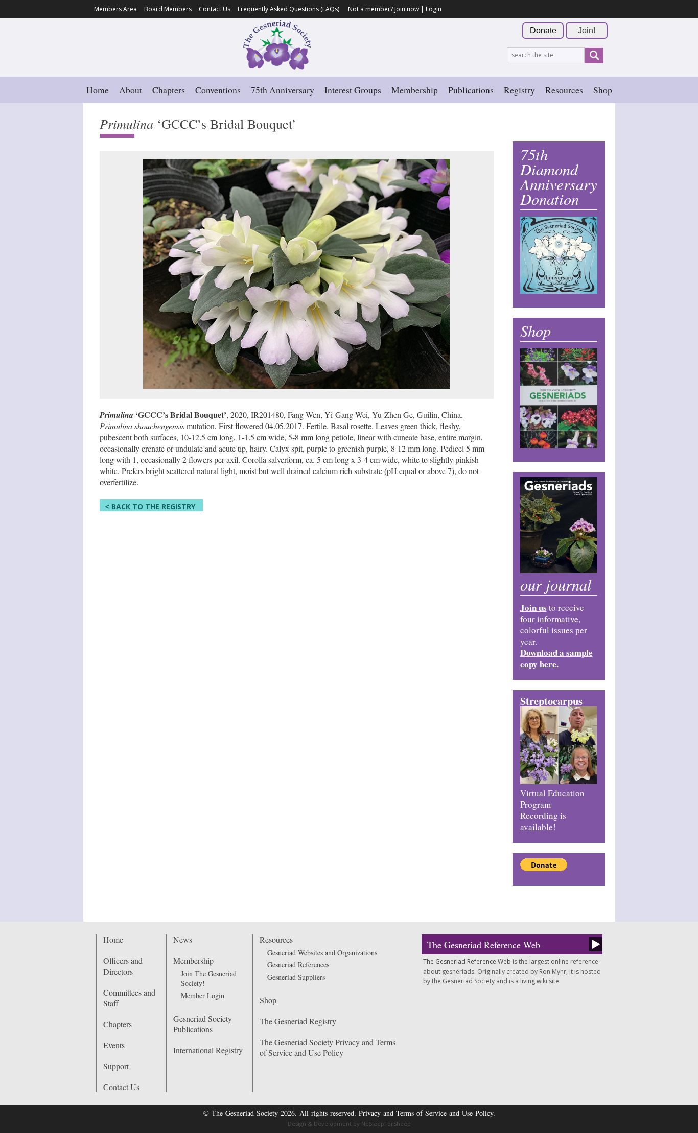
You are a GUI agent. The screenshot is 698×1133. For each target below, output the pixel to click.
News (182, 939)
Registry (519, 90)
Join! (586, 30)
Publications (471, 90)
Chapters (168, 90)
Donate (543, 30)
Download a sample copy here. (556, 658)
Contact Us (214, 9)
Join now (406, 9)
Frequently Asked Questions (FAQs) (288, 9)
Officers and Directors (123, 966)
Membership (414, 90)
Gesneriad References (298, 965)
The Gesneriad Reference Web (483, 944)
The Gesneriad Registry (298, 1021)
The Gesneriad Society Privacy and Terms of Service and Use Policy (327, 1047)
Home (97, 90)
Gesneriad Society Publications (202, 1023)
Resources (564, 90)
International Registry (208, 1050)
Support (116, 1065)
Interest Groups (352, 90)
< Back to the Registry (150, 506)
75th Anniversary (282, 90)
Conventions (218, 90)
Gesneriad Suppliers (296, 977)
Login (433, 9)
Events (114, 1045)
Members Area (115, 9)
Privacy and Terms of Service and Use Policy (426, 1113)
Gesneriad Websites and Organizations (322, 952)
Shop (602, 90)
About (130, 90)
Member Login (202, 995)
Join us (533, 607)
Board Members (168, 9)
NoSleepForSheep (386, 1123)
